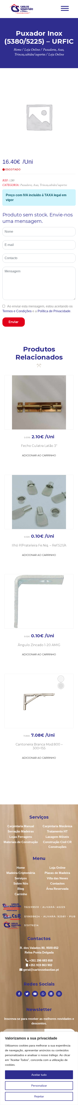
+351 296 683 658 (41, 960)
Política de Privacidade (54, 311)
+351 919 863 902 (40, 965)
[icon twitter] (27, 994)
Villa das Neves (57, 878)
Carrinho (21, 894)
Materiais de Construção (21, 842)
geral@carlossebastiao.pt (41, 969)
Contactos (57, 883)
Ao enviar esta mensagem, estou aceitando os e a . (37, 309)
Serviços (21, 878)
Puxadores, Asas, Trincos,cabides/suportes (43, 185)
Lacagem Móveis (57, 836)
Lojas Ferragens (20, 836)
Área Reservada (57, 888)
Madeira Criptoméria (20, 873)
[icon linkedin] (51, 994)
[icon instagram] (59, 994)
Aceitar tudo (39, 1074)
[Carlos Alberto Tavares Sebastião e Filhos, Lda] (21, 8)
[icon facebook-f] (19, 994)
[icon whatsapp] (43, 994)
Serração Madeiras (21, 831)
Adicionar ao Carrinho (39, 455)
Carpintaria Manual (20, 826)
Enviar (14, 322)
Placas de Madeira (57, 873)
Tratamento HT (57, 831)
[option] (39, 117)
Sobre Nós (20, 883)
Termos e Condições (17, 311)
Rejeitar (39, 1096)
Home (21, 867)
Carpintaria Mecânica (57, 826)
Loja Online (57, 867)
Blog (20, 888)
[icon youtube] (35, 994)
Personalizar (39, 1085)
